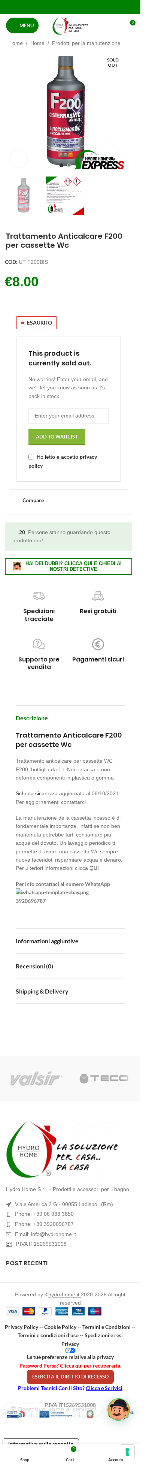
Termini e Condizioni (106, 1327)
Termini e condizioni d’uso (48, 1335)
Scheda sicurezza (37, 793)
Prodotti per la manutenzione (86, 43)
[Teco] (104, 1078)
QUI (94, 868)
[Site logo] (70, 25)
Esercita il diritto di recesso (70, 1377)
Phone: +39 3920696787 (44, 1224)
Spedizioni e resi (104, 1335)
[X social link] (61, 6)
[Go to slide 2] (69, 165)
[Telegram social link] (89, 6)
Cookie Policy (60, 1327)
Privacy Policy (21, 1327)
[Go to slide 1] (61, 165)
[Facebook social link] (51, 6)
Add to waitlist (57, 437)
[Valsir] (36, 1078)
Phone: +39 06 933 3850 (44, 1214)
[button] (11, 112)
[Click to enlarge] (18, 159)
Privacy (70, 1344)
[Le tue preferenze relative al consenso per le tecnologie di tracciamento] (127, 1452)
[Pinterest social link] (70, 6)
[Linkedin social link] (79, 6)
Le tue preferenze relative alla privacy (70, 1357)
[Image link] (70, 1149)
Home (16, 43)
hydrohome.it (64, 1294)
